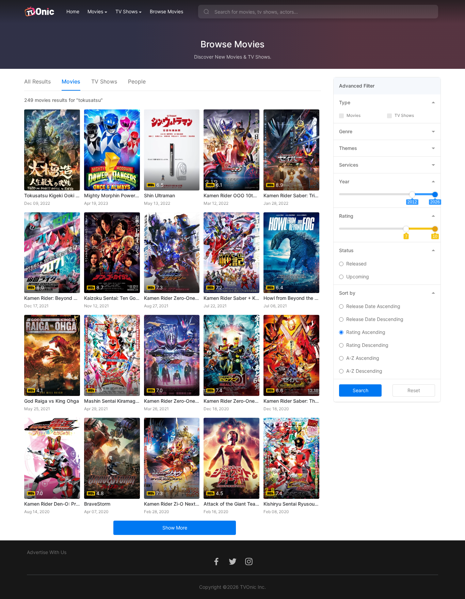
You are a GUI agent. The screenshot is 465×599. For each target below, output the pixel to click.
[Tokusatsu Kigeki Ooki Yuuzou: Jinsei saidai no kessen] (52, 149)
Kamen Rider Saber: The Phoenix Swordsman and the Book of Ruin (291, 401)
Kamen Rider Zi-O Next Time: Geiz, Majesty (172, 504)
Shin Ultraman (159, 195)
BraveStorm (97, 504)
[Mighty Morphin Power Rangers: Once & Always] (112, 149)
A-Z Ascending (362, 358)
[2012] (412, 194)
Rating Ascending (365, 332)
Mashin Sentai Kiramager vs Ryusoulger (112, 401)
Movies (95, 11)
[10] (435, 229)
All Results (37, 81)
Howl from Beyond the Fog (291, 298)
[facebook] (216, 565)
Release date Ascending (373, 306)
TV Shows (126, 11)
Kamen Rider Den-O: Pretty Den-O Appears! (52, 504)
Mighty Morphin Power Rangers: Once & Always (112, 195)
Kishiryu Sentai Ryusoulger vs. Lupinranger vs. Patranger (291, 504)
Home (72, 11)
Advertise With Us (46, 552)
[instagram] (248, 565)
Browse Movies (166, 11)
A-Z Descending (364, 371)
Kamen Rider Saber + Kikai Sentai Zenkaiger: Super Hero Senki (231, 298)
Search (360, 390)
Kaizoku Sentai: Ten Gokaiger (112, 298)
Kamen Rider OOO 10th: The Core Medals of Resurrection (231, 195)
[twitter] (232, 565)
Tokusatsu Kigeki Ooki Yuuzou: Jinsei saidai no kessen (52, 195)
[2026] (435, 194)
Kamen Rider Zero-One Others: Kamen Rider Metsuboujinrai (172, 401)
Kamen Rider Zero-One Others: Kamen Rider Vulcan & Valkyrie (172, 298)
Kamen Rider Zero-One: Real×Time (231, 401)
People (137, 81)
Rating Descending (367, 345)
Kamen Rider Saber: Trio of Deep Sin (291, 195)
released (356, 263)
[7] (406, 229)
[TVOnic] (39, 11)
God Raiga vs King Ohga (51, 401)
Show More (174, 528)
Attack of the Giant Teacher (231, 504)
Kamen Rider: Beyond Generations (52, 298)
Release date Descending (374, 319)
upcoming (357, 276)
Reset (413, 390)
